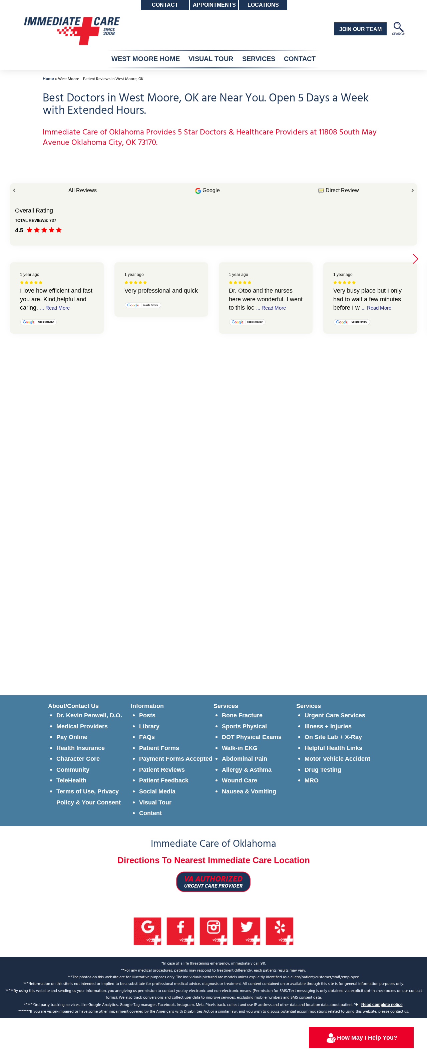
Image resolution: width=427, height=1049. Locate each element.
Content (150, 813)
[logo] (71, 30)
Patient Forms (159, 748)
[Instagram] (214, 930)
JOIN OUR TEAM (360, 29)
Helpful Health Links (333, 748)
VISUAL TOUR (210, 58)
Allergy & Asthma (247, 769)
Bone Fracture (242, 715)
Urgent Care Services (335, 715)
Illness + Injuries (328, 726)
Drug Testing (323, 769)
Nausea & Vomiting (249, 791)
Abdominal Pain (244, 758)
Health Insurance (80, 748)
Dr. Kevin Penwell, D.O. (89, 715)
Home (48, 78)
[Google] (147, 930)
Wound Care (239, 780)
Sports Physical (244, 726)
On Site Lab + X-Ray (333, 737)
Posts (147, 715)
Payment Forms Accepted (175, 758)
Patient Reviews (162, 769)
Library (149, 726)
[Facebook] (180, 930)
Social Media (157, 791)
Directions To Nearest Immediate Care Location (213, 860)
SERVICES (258, 58)
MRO (312, 780)
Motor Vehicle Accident (337, 758)
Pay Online (71, 737)
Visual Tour (155, 802)
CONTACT (300, 58)
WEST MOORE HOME (145, 58)
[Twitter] (247, 930)
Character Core (78, 758)
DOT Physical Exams (252, 737)
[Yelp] (280, 930)
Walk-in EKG (240, 748)
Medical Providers (82, 726)
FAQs (147, 737)
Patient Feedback (163, 780)
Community (72, 769)
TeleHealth (71, 780)
